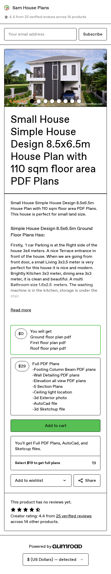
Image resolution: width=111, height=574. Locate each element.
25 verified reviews (74, 515)
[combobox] (41, 480)
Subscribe (92, 34)
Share (90, 480)
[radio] (55, 340)
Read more (21, 309)
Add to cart (55, 425)
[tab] (32, 101)
